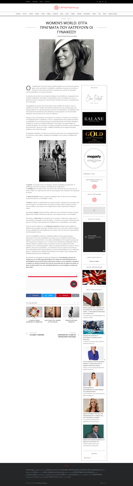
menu (41, 470)
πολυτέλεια (97, 474)
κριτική (44, 474)
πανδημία (85, 474)
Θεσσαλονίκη (56, 470)
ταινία (51, 477)
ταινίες (56, 477)
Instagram (37, 470)
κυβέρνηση (49, 474)
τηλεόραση (65, 477)
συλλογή (46, 477)
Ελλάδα (49, 470)
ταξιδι (60, 477)
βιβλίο (45, 472)
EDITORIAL (64, 18)
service (44, 470)
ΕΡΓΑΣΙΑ (41, 1)
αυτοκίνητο (40, 472)
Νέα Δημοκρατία (94, 470)
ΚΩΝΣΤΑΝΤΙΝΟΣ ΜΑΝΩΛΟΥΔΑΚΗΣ (67, 36)
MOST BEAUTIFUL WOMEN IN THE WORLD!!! (53, 321)
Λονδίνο (83, 469)
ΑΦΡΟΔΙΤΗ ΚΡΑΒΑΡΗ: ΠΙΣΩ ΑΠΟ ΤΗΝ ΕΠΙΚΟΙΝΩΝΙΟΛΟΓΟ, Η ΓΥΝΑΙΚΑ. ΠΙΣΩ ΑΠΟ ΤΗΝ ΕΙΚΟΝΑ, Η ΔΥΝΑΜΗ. (93, 415)
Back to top (102, 483)
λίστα (53, 474)
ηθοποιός (96, 472)
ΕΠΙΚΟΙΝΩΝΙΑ (34, 1)
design (31, 470)
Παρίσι (103, 470)
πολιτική (90, 474)
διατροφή (71, 472)
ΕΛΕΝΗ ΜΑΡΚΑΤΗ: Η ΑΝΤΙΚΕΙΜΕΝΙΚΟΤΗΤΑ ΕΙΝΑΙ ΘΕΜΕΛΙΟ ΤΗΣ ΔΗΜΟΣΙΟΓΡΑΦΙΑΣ (93, 389)
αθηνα (35, 472)
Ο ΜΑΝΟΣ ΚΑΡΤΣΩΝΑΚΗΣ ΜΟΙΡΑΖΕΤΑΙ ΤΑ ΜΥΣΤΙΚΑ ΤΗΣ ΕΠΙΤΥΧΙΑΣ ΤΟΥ (94, 440)
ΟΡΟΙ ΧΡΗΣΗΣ (47, 1)
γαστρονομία (59, 472)
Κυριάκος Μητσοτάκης (70, 469)
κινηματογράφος (32, 475)
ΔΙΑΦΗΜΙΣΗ (28, 1)
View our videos (94, 261)
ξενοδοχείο (74, 474)
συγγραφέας (41, 477)
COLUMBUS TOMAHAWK (37, 334)
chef (27, 470)
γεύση (66, 472)
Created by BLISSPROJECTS (42, 483)
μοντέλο (58, 475)
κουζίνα (40, 474)
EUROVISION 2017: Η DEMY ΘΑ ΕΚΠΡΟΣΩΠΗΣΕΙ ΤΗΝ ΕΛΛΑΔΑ (67, 335)
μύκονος (67, 474)
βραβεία (51, 472)
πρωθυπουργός (29, 477)
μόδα (63, 474)
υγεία (69, 477)
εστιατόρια (88, 472)
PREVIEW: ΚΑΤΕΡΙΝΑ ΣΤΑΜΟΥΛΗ (71, 321)
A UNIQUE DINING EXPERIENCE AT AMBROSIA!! (34, 321)
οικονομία (81, 474)
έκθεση (28, 472)
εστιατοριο (78, 472)
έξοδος (31, 472)
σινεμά (36, 477)
